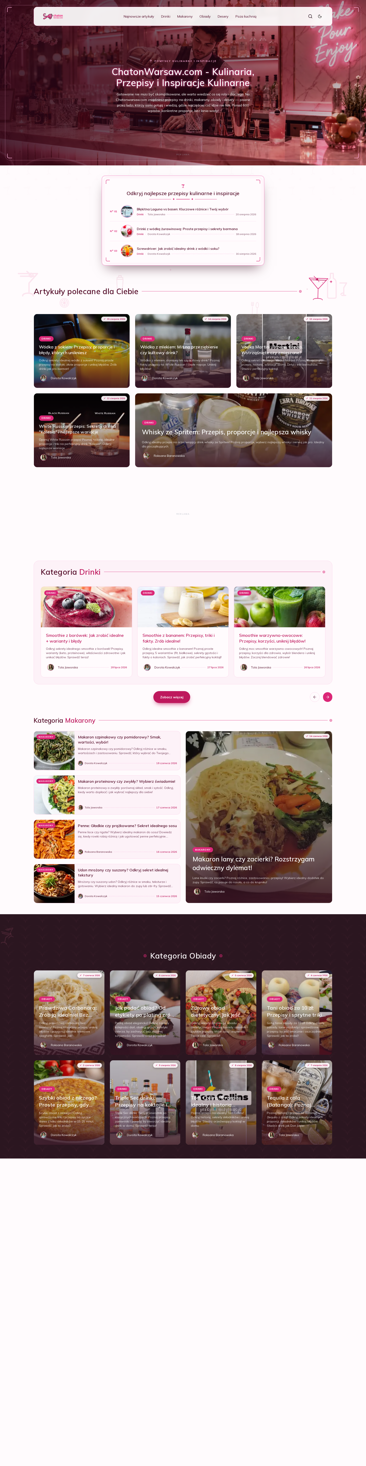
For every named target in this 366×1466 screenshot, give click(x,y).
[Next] (327, 697)
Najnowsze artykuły (138, 16)
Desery (223, 16)
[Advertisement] (183, 154)
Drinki (165, 16)
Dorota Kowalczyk (159, 234)
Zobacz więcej (171, 697)
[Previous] (315, 697)
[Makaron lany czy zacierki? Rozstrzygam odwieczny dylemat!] (259, 817)
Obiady (205, 16)
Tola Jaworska (156, 214)
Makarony (185, 16)
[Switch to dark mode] (320, 16)
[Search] (310, 16)
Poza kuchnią (245, 16)
